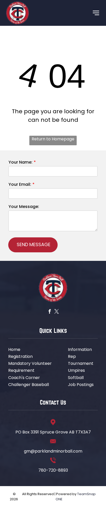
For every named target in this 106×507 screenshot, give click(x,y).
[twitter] (56, 312)
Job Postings (81, 385)
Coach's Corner (24, 378)
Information (80, 349)
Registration (20, 356)
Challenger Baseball (28, 385)
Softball (76, 378)
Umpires (76, 370)
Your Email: (19, 184)
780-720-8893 (53, 470)
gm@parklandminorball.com (53, 451)
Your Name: (20, 162)
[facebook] (49, 312)
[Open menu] (96, 13)
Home (14, 349)
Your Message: (23, 207)
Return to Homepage (53, 139)
